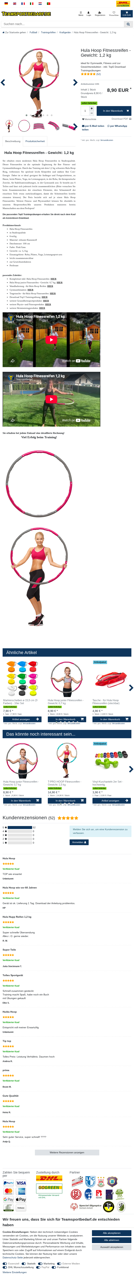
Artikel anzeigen (21, 719)
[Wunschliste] (114, 13)
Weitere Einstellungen (15, 1272)
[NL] (40, 3)
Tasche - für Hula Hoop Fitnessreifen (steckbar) (106, 702)
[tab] (13, 141)
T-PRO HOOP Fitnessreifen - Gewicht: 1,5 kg (64, 783)
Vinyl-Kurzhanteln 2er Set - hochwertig (107, 783)
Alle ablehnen (111, 1240)
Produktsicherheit (35, 141)
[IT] (31, 3)
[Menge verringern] (91, 113)
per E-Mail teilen (94, 126)
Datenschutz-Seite (13, 1257)
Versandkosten (106, 140)
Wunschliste (90, 119)
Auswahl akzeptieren (111, 1247)
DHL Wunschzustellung (21, 1267)
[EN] (14, 3)
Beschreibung (12, 141)
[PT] (48, 3)
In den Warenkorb (113, 110)
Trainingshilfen (48, 32)
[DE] (6, 3)
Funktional (63, 1267)
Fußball (33, 32)
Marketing (49, 1263)
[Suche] (128, 24)
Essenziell (13, 1263)
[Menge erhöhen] (91, 108)
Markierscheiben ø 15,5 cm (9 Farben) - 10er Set (20, 702)
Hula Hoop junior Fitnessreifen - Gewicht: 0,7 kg (66, 702)
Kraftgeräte (65, 32)
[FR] (23, 3)
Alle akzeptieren (112, 1233)
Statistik (31, 1263)
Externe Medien (71, 1263)
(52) (98, 74)
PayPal (45, 1267)
